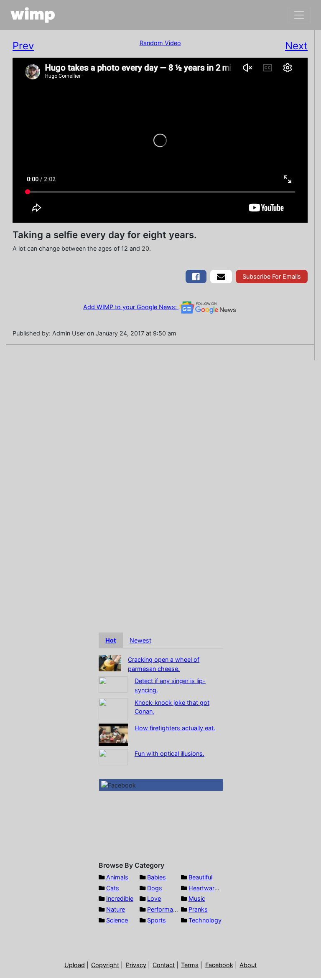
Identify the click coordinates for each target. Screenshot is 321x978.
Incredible (119, 898)
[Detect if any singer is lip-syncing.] (113, 684)
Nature (115, 909)
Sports (156, 920)
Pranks (198, 909)
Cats (112, 888)
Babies (156, 877)
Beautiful (200, 877)
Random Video (160, 42)
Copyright (105, 964)
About (248, 964)
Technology (205, 920)
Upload (74, 964)
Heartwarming (208, 888)
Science (117, 920)
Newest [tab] (140, 640)
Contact (164, 964)
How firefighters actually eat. (175, 728)
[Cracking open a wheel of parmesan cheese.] (110, 662)
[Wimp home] (33, 15)
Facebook (219, 964)
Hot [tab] (110, 640)
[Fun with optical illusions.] (113, 756)
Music (197, 898)
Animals (117, 877)
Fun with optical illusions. (169, 753)
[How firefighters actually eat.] (113, 733)
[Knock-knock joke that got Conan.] (113, 708)
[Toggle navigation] (299, 15)
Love (154, 898)
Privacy (136, 964)
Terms (190, 964)
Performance (165, 909)
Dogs (154, 888)
